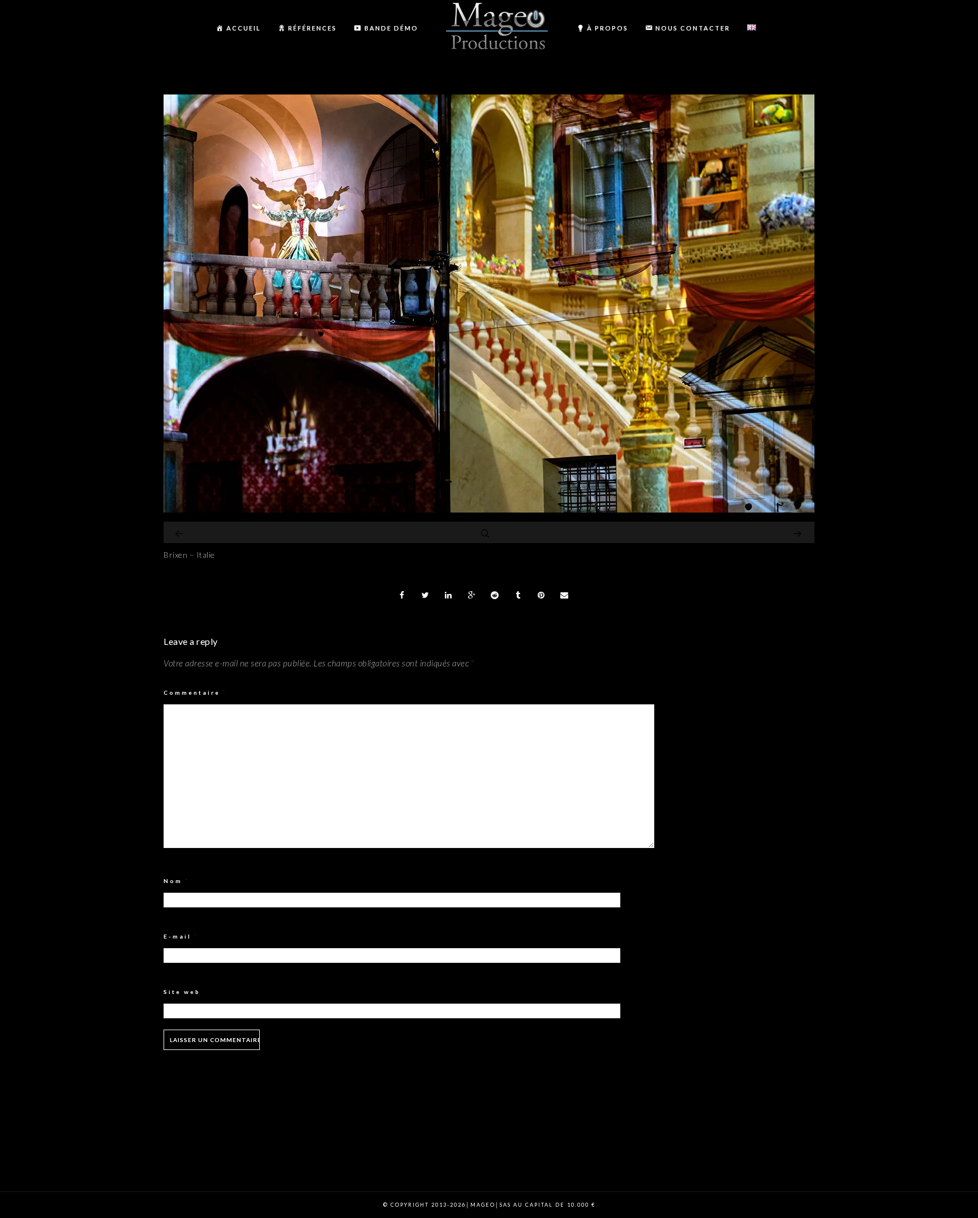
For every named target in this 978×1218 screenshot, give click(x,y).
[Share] (402, 595)
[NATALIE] (489, 509)
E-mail (181, 936)
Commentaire (195, 692)
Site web (182, 991)
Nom (176, 880)
